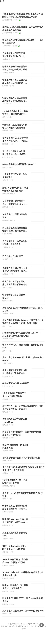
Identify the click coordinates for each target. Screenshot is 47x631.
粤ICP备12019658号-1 (8, 626)
